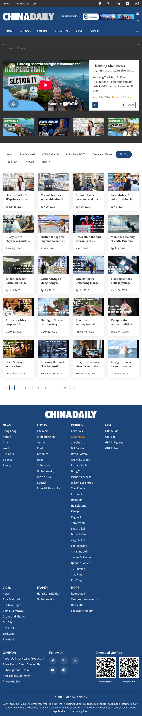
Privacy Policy (11, 682)
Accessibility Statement (17, 676)
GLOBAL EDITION (26, 4)
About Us (8, 659)
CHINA (6, 4)
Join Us (28, 670)
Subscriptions (11, 670)
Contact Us (33, 664)
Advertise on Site (13, 664)
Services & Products (29, 659)
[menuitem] (69, 17)
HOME (10, 31)
